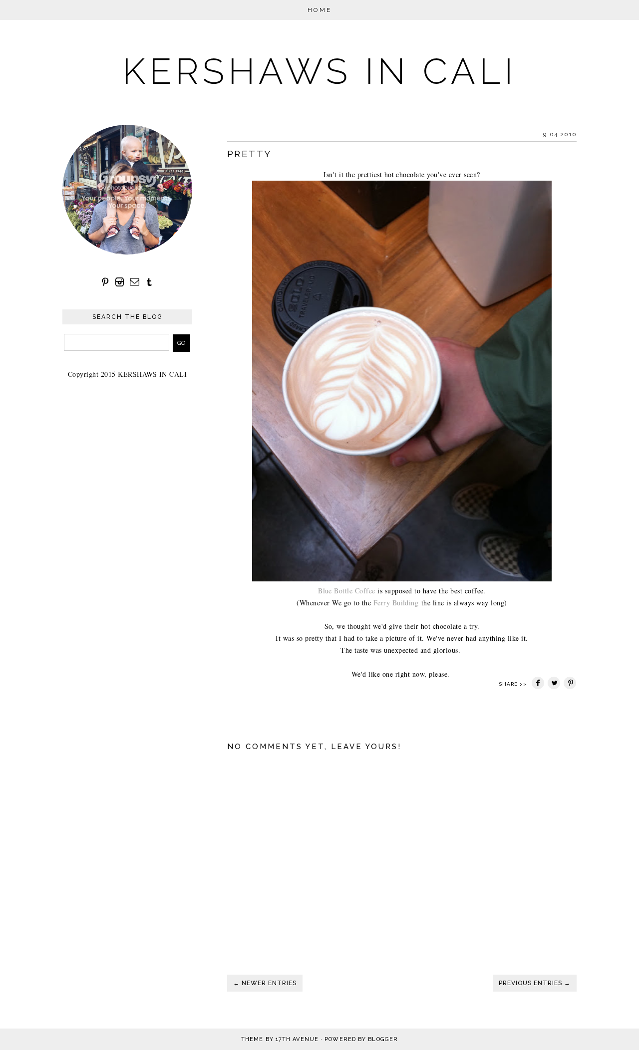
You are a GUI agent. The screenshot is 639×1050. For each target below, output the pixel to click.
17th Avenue (297, 1039)
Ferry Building (394, 602)
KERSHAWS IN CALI (319, 71)
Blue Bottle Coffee (346, 590)
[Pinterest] (105, 282)
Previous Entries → (535, 983)
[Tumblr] (149, 282)
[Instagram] (120, 282)
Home (320, 9)
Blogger (383, 1039)
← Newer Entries (265, 983)
